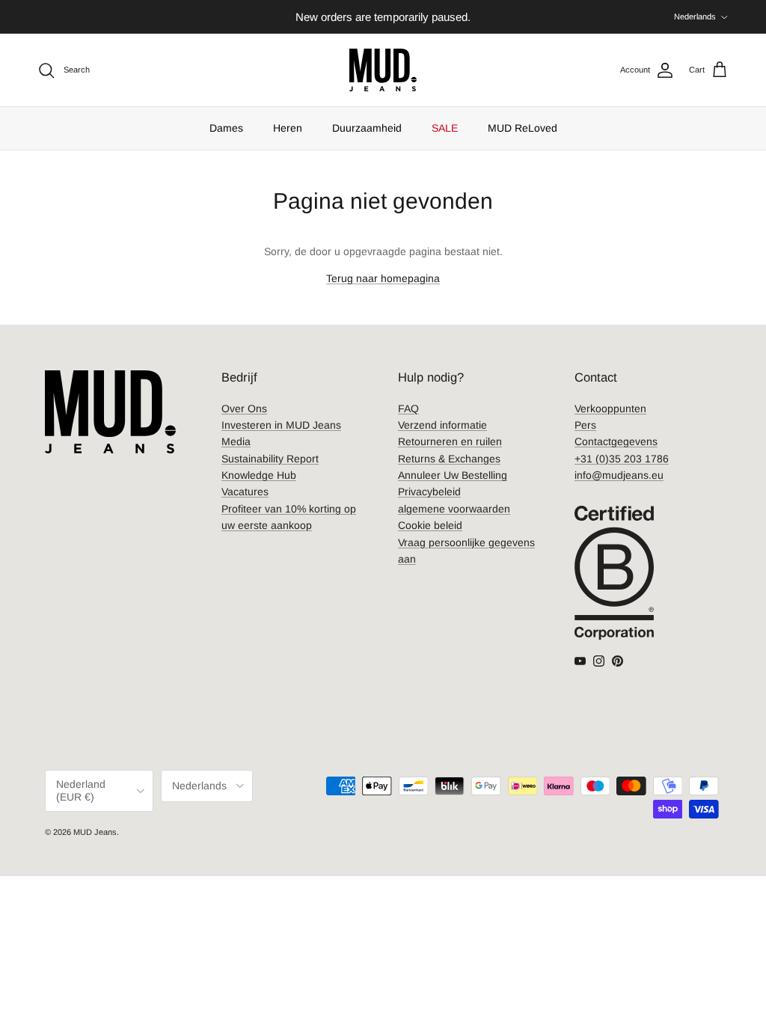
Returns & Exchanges (449, 459)
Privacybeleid (429, 492)
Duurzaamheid (367, 128)
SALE (445, 128)
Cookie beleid (430, 525)
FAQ (408, 408)
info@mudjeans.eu (619, 475)
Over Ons (244, 408)
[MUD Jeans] (383, 70)
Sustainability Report (270, 459)
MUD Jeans (95, 831)
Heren (287, 128)
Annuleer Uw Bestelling (452, 475)
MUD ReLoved (522, 128)
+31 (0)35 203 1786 (621, 459)
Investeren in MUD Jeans (281, 425)
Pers (585, 425)
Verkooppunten (610, 408)
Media (236, 441)
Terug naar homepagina (383, 278)
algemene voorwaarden (454, 509)
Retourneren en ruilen (450, 441)
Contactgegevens (616, 441)
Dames (226, 128)
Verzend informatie (442, 425)
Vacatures (245, 492)
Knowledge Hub (258, 475)
